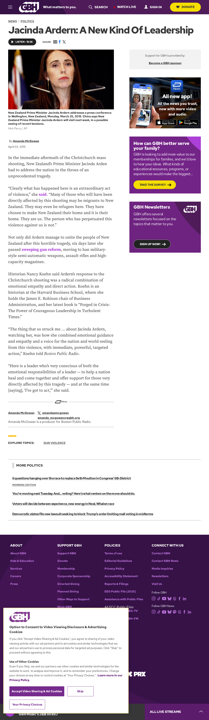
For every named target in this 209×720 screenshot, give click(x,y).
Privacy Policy (114, 568)
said (43, 194)
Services (16, 568)
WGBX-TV (130, 611)
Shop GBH (64, 607)
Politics (27, 21)
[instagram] (154, 598)
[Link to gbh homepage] (29, 7)
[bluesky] (169, 598)
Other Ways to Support (73, 599)
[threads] (174, 598)
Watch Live (126, 7)
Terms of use (113, 553)
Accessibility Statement (121, 576)
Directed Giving (68, 584)
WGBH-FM (130, 618)
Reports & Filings (116, 584)
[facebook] (179, 598)
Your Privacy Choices (27, 704)
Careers (15, 576)
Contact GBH (161, 553)
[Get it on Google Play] (188, 122)
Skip (80, 691)
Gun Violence (54, 443)
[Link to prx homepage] (136, 674)
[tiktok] (159, 598)
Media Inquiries (162, 568)
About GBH (18, 553)
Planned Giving (68, 591)
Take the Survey (153, 185)
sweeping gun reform (41, 249)
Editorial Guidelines (118, 561)
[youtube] (164, 598)
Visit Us (157, 584)
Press (14, 584)
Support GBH (66, 553)
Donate (188, 7)
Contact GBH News (165, 561)
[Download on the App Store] (166, 122)
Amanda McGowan (26, 141)
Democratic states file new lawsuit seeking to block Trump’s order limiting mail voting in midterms (82, 514)
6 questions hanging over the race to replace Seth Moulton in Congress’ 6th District (71, 478)
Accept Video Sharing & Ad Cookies (37, 691)
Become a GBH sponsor (165, 63)
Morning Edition (24, 485)
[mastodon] (174, 611)
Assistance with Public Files (123, 599)
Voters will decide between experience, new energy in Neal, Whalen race (63, 504)
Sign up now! (150, 244)
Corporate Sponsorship (73, 576)
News (12, 21)
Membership (66, 568)
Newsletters (160, 576)
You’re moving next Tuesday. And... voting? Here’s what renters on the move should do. (73, 493)
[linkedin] (184, 598)
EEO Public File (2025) (120, 591)
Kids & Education (22, 561)
